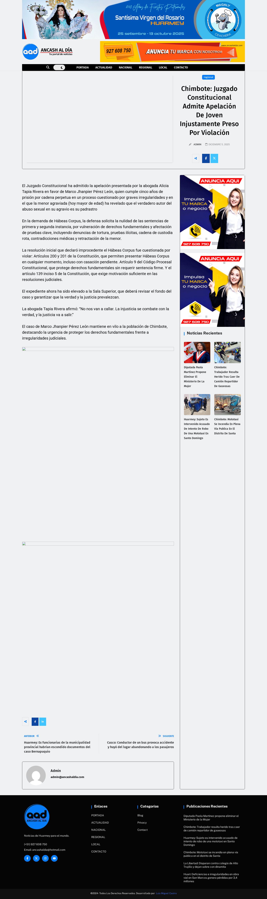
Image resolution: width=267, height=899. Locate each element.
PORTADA (82, 67)
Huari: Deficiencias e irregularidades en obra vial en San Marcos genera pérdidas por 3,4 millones (211, 878)
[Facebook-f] (27, 858)
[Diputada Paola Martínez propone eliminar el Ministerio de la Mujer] (197, 352)
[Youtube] (54, 858)
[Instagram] (45, 858)
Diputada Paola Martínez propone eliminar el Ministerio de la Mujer (195, 377)
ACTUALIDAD (103, 67)
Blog (140, 815)
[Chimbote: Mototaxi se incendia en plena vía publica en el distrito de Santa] (227, 404)
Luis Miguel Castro (166, 893)
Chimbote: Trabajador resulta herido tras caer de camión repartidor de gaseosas (227, 377)
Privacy (142, 822)
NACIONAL (125, 67)
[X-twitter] (36, 858)
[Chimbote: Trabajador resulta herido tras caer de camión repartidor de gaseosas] (227, 352)
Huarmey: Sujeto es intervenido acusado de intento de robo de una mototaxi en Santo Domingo (197, 429)
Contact (142, 829)
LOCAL (163, 67)
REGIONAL (145, 67)
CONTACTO (181, 67)
